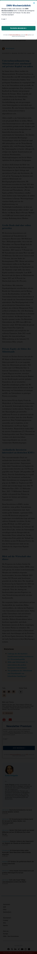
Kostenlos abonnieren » (18, 28)
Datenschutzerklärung (14, 35)
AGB (26, 35)
